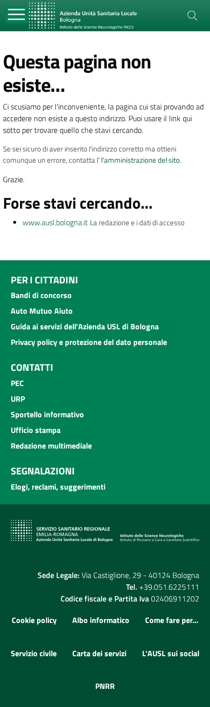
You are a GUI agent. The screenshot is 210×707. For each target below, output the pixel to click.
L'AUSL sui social (170, 653)
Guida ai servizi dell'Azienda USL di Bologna (85, 326)
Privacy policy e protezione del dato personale (89, 342)
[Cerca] (192, 15)
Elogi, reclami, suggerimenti (58, 487)
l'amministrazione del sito (140, 160)
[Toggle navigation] (16, 14)
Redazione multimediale (51, 445)
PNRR (105, 686)
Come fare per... (171, 620)
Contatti (32, 367)
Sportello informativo (47, 414)
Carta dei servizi (99, 653)
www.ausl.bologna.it (55, 222)
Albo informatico (100, 620)
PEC (17, 383)
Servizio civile (34, 653)
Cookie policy (34, 620)
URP (18, 399)
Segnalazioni (43, 470)
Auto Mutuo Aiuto (42, 311)
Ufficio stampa (36, 430)
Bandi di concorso (41, 295)
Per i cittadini (44, 279)
